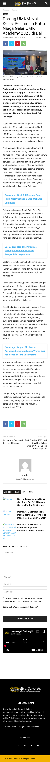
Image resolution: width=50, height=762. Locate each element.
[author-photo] (25, 471)
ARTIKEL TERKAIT (11, 492)
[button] (4, 3)
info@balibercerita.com (28, 726)
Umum (14, 10)
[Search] (46, 3)
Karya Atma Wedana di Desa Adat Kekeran (13, 441)
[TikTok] (25, 745)
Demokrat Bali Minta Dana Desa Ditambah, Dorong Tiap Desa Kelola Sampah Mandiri (32, 514)
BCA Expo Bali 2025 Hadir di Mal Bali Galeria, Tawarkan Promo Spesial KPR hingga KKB (36, 444)
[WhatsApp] (23, 43)
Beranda (6, 10)
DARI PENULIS (28, 492)
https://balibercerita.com (25, 479)
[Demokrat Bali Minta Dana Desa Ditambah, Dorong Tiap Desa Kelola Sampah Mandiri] (9, 514)
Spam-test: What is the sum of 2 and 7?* (20, 607)
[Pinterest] (17, 43)
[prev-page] (4, 537)
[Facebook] (5, 43)
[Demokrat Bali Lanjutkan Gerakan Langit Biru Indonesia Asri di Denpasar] (9, 531)
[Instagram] (18, 745)
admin (10, 38)
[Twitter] (11, 43)
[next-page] (8, 537)
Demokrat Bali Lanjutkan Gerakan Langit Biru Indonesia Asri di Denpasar (30, 527)
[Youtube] (38, 745)
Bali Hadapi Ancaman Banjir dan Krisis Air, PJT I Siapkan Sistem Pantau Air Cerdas (31, 502)
